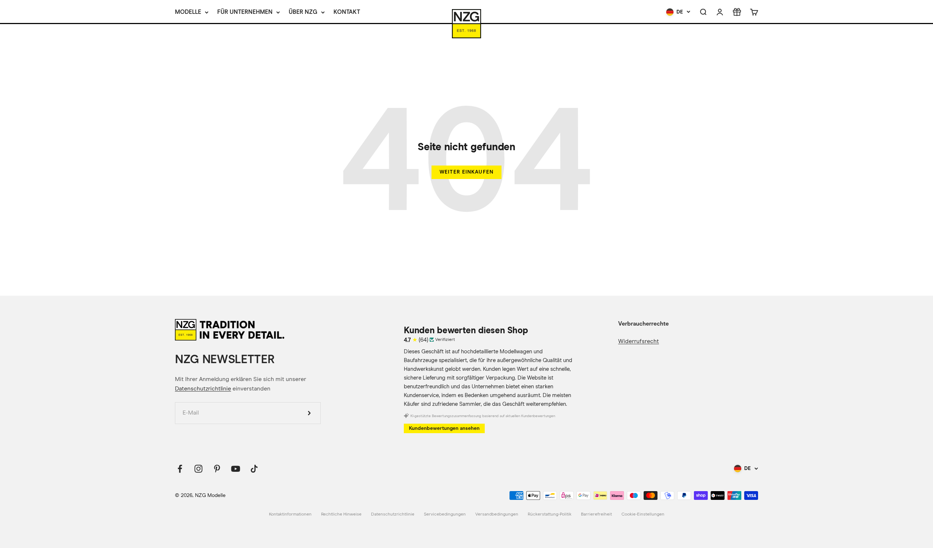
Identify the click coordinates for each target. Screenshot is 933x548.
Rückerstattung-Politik (549, 514)
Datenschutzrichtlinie (203, 389)
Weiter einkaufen (466, 172)
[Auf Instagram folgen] (198, 469)
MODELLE (188, 11)
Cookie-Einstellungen (642, 514)
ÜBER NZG (303, 11)
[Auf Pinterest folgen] (217, 469)
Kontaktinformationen (290, 514)
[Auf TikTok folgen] (254, 469)
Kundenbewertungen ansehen (444, 428)
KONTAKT (346, 11)
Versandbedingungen (496, 514)
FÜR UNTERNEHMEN (245, 11)
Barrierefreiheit (596, 514)
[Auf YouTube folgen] (236, 469)
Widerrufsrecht (638, 341)
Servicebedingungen (445, 514)
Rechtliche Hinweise (341, 514)
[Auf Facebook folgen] (180, 469)
